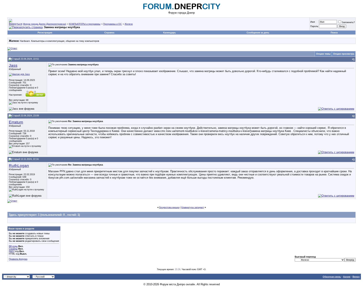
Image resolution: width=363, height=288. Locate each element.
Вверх (356, 276)
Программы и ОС (112, 24)
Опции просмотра (343, 54)
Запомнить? (348, 22)
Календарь (169, 32)
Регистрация (45, 32)
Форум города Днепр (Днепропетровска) (44, 24)
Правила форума (18, 259)
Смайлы (13, 248)
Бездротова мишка (169, 207)
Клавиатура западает (192, 207)
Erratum (16, 122)
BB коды (13, 246)
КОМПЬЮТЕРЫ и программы (84, 24)
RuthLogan (19, 165)
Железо (129, 24)
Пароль (314, 26)
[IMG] (11, 251)
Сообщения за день (258, 32)
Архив (346, 276)
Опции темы (323, 54)
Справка (109, 32)
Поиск (334, 32)
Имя (312, 22)
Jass (13, 65)
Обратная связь (332, 276)
